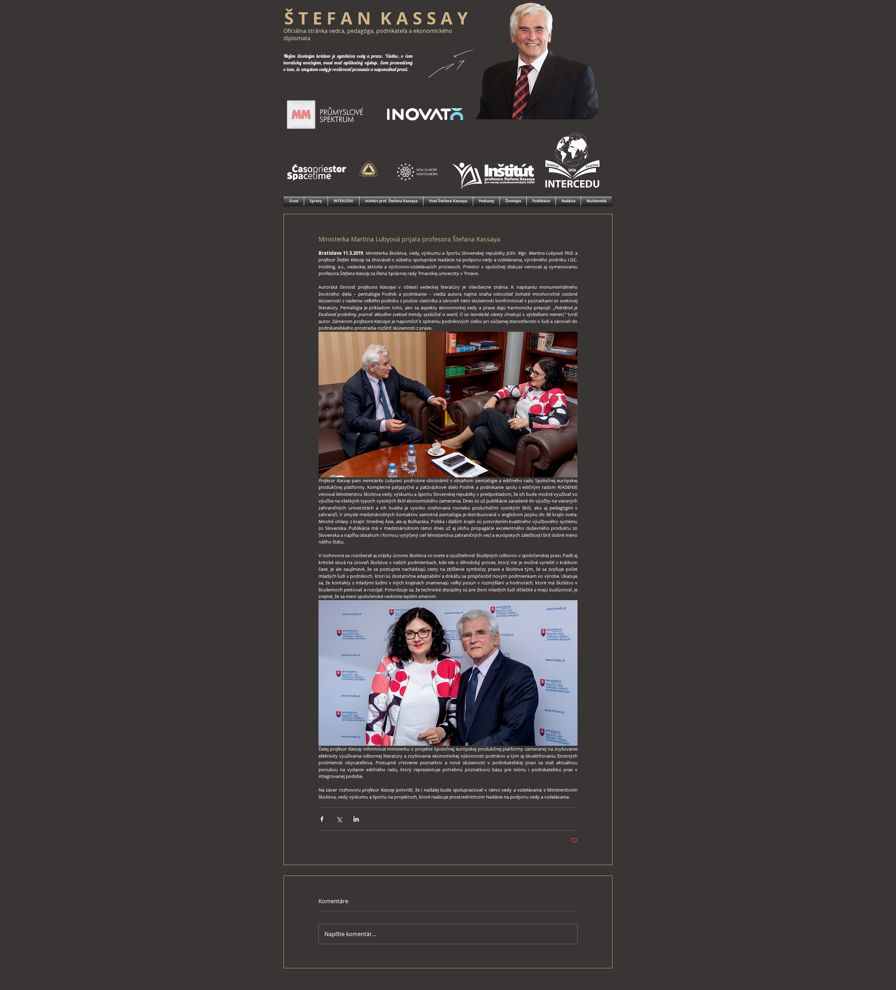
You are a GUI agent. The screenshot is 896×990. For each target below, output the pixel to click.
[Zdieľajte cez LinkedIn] (356, 819)
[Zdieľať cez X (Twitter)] (339, 819)
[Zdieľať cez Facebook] (321, 819)
